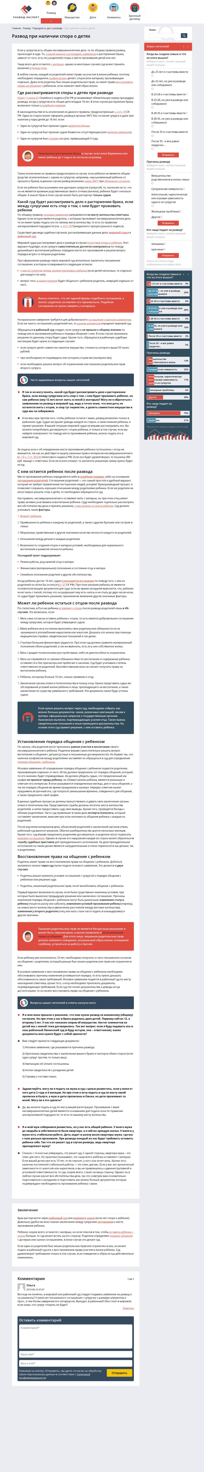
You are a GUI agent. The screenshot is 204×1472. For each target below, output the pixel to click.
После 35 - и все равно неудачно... (165, 143)
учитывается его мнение (78, 581)
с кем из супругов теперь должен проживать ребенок (53, 270)
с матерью (57, 64)
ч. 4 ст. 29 (66, 226)
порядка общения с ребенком (36, 762)
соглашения (105, 1222)
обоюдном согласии (117, 181)
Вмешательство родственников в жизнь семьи (170, 177)
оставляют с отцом (70, 608)
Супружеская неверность (167, 189)
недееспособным (79, 126)
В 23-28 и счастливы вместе (168, 94)
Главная (16, 28)
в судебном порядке (52, 105)
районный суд (27, 236)
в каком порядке (47, 281)
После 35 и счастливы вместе (169, 132)
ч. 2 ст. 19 (120, 112)
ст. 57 (62, 584)
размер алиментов (88, 323)
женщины (157, 244)
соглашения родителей (33, 480)
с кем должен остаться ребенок (93, 506)
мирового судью (84, 1218)
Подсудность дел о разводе (47, 28)
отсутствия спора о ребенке (104, 242)
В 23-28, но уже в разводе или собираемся (169, 101)
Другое (155, 217)
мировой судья (119, 232)
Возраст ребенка (30, 516)
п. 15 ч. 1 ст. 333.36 (29, 457)
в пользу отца (38, 68)
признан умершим (119, 132)
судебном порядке (92, 476)
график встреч (58, 78)
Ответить (128, 1308)
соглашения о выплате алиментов (109, 319)
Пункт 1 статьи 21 (28, 98)
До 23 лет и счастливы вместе (169, 72)
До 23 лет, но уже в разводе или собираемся (168, 83)
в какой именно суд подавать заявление (71, 54)
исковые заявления (56, 215)
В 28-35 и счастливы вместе (168, 113)
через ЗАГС (91, 181)
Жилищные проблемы (165, 211)
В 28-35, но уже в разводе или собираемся (169, 120)
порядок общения (121, 1236)
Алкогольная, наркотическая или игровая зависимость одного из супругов (169, 198)
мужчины (157, 249)
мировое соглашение (31, 838)
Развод (26, 28)
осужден (53, 138)
